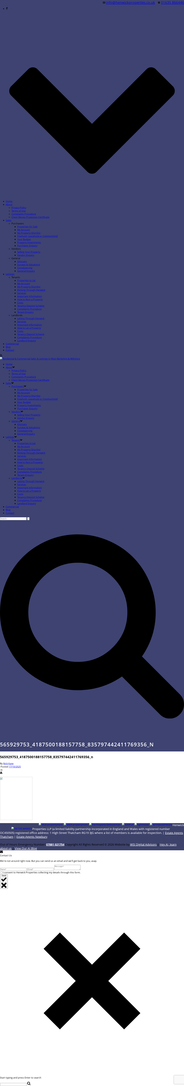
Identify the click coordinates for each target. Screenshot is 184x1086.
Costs (20, 302)
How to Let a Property (29, 328)
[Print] (1, 773)
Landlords (17, 478)
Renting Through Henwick (31, 290)
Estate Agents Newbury (31, 837)
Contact (10, 350)
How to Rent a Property (30, 299)
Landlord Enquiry (26, 340)
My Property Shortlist (28, 233)
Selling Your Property (28, 252)
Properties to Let (26, 280)
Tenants (16, 440)
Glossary (22, 261)
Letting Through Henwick (30, 318)
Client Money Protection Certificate (30, 217)
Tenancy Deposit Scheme (30, 305)
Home (9, 201)
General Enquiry (26, 271)
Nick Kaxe (8, 763)
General (16, 421)
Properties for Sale (27, 226)
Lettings (10, 274)
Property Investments (29, 242)
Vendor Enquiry (25, 255)
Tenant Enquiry (25, 312)
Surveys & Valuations (28, 264)
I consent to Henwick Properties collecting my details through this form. (41, 872)
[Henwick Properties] (40, 358)
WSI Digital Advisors (143, 844)
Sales (8, 220)
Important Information (29, 296)
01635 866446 (172, 2)
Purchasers (18, 386)
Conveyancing (24, 267)
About (9, 204)
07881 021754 (55, 844)
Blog (8, 347)
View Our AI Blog (26, 848)
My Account (23, 229)
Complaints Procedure (24, 214)
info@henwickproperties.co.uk (130, 2)
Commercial (12, 343)
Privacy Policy (19, 207)
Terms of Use (19, 210)
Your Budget (24, 239)
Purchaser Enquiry (27, 245)
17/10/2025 (15, 766)
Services (21, 293)
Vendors (16, 411)
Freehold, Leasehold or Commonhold (37, 236)
